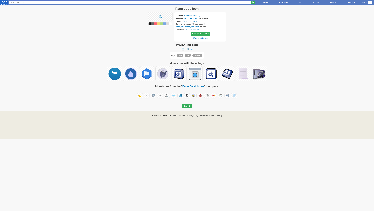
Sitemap (219, 116)
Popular (316, 2)
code (188, 55)
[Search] (253, 2)
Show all (187, 106)
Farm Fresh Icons (191, 18)
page (180, 55)
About (175, 116)
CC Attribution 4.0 (190, 21)
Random (333, 2)
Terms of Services (207, 116)
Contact (182, 116)
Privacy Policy (192, 116)
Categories (283, 2)
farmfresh (197, 55)
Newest (266, 2)
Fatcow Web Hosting (192, 16)
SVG (300, 2)
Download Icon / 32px (200, 34)
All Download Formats (200, 38)
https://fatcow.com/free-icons (187, 27)
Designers (351, 2)
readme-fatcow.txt (192, 29)
